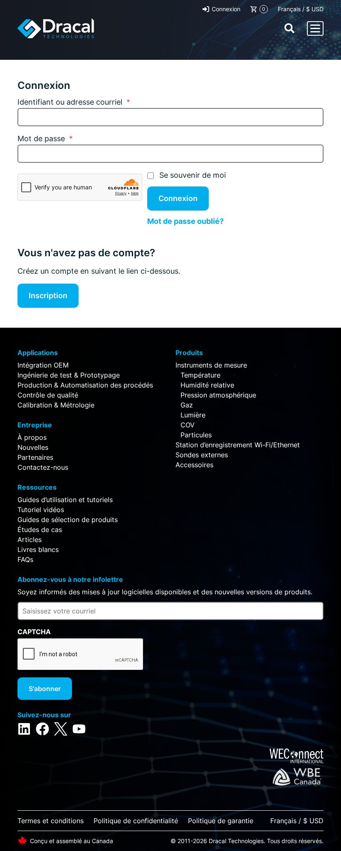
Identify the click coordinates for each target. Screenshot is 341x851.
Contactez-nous (42, 467)
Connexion (226, 8)
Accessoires (194, 465)
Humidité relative (207, 385)
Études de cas (39, 529)
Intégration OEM (43, 365)
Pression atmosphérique (218, 395)
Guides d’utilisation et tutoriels (65, 499)
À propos (32, 437)
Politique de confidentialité (136, 821)
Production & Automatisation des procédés (85, 385)
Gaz (186, 405)
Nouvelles (32, 447)
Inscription (48, 295)
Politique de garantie (220, 821)
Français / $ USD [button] (301, 8)
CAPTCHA (34, 632)
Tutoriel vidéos (40, 509)
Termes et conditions (50, 821)
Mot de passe (45, 138)
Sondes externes (201, 455)
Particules (196, 435)
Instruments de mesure (211, 365)
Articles (29, 539)
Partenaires (35, 457)
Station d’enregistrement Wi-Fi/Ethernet (237, 445)
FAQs (25, 559)
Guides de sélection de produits (67, 519)
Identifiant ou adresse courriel (73, 102)
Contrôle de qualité (47, 395)
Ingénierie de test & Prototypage (68, 375)
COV (187, 425)
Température (200, 375)
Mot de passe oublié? (185, 221)
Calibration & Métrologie (55, 405)
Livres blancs (38, 549)
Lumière (192, 415)
